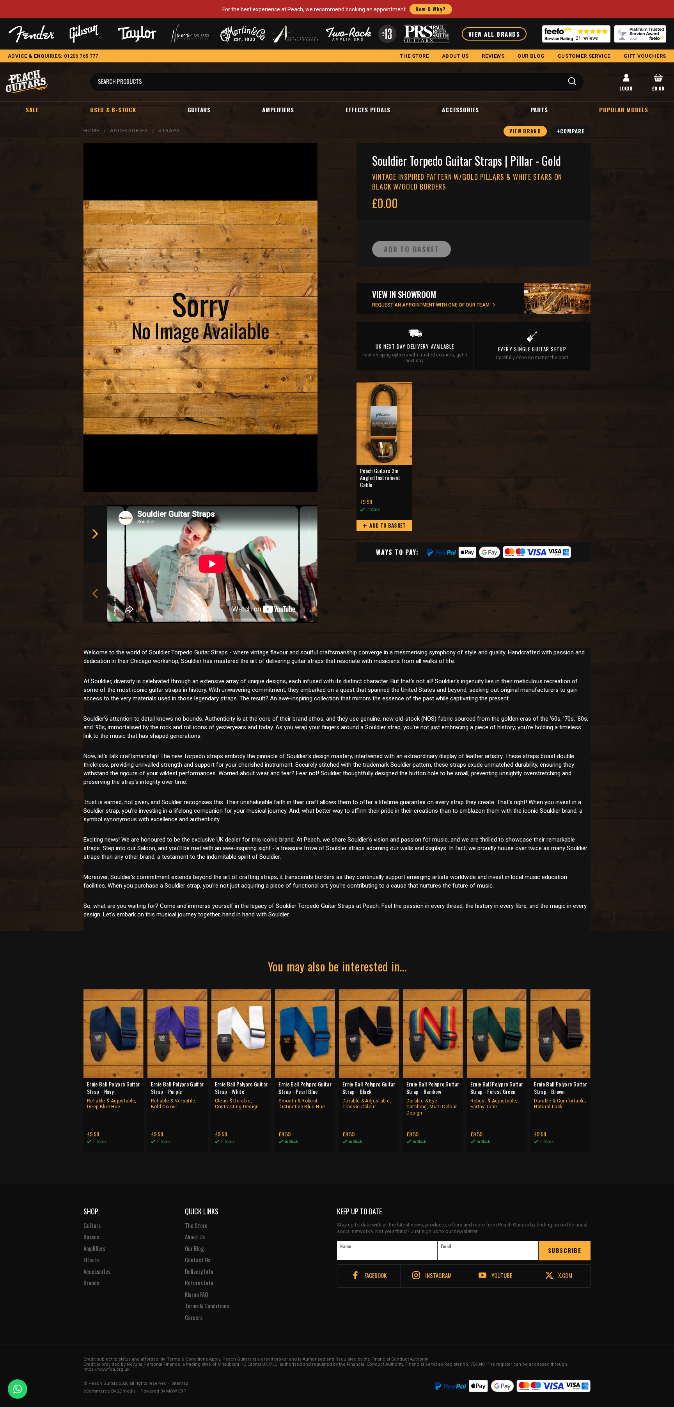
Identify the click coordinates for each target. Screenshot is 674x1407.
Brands (91, 1283)
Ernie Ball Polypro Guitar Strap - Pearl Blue (305, 1095)
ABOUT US (455, 56)
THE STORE (414, 56)
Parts (539, 109)
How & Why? (430, 9)
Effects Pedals (368, 109)
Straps (169, 130)
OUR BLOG (531, 56)
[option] (214, 564)
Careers (193, 1318)
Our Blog (194, 1249)
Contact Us (197, 1260)
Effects (91, 1260)
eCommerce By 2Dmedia (109, 1391)
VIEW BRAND (525, 131)
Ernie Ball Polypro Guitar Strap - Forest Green (496, 1095)
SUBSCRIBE (565, 1250)
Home (91, 130)
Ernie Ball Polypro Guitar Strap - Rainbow (432, 1098)
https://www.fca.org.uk (106, 1369)
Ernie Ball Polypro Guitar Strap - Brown (560, 1095)
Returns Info (199, 1283)
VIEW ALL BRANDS (494, 34)
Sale (32, 109)
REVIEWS (493, 56)
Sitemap (179, 1383)
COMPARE (572, 131)
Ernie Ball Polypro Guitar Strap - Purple (177, 1095)
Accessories (460, 109)
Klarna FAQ (196, 1295)
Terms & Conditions (207, 1306)
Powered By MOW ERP (163, 1391)
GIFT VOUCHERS (645, 56)
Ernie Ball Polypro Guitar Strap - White (241, 1095)
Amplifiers (278, 109)
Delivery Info (199, 1272)
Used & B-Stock (113, 109)
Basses (91, 1237)
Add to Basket (387, 525)
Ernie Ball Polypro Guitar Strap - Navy (113, 1095)
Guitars (199, 109)
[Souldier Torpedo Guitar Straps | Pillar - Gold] (200, 317)
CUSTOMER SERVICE (584, 56)
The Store (196, 1226)
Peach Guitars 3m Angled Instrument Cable (380, 478)
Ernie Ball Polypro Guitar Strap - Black (369, 1095)
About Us (195, 1237)
